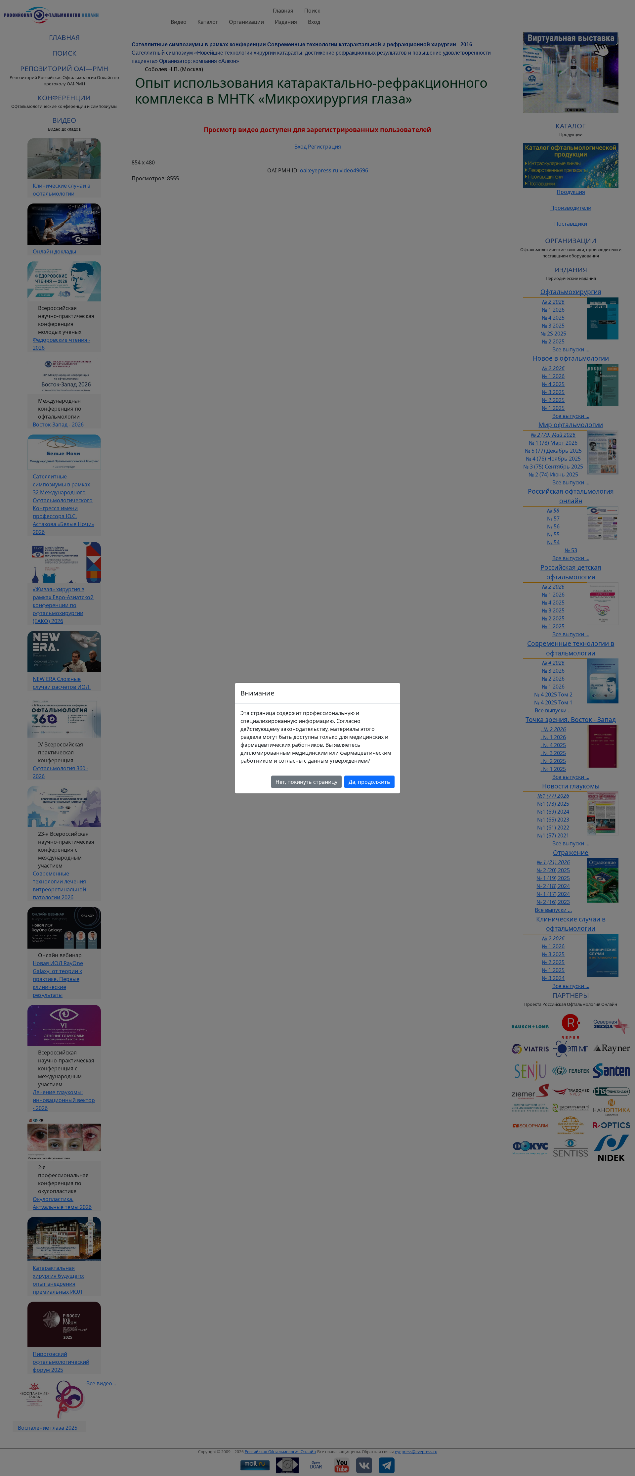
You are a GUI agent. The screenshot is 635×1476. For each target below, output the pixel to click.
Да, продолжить (369, 781)
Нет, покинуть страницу (306, 781)
